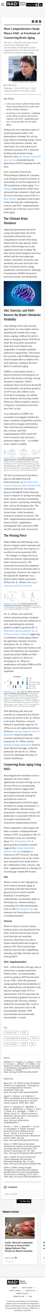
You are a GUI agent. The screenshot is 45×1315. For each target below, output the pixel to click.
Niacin (34, 1038)
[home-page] (22, 3)
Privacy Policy (22, 1293)
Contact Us (30, 1291)
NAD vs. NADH (15, 1291)
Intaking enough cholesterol (17, 745)
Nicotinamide (11, 1044)
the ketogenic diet (24, 909)
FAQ (30, 1296)
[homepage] (22, 1282)
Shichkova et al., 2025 (12, 458)
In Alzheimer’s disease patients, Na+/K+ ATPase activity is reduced (21, 630)
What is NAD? (27, 1288)
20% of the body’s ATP (20, 841)
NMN (24, 1044)
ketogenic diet (11, 1033)
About (14, 1288)
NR (32, 1044)
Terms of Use (18, 1296)
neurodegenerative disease (16, 1038)
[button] (33, 21)
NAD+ (24, 1033)
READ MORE (9, 1258)
